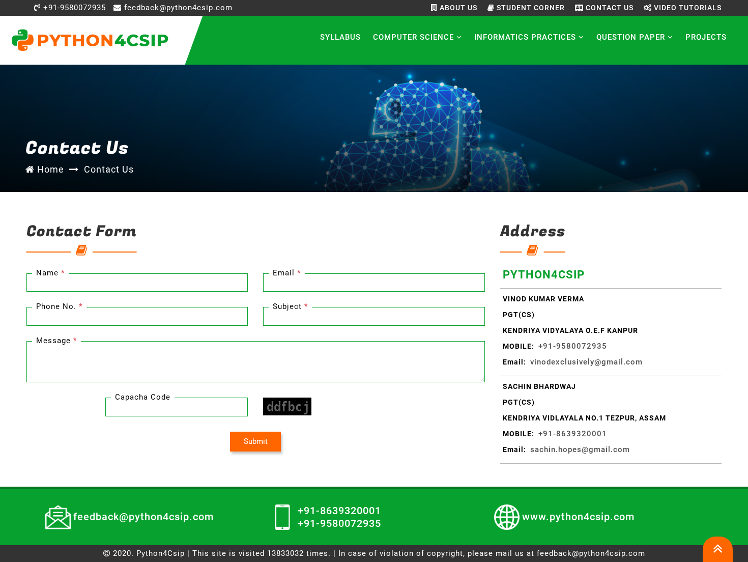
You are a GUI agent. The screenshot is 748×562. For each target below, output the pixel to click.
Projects (706, 37)
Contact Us (609, 8)
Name (50, 272)
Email (287, 272)
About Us (457, 8)
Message (56, 340)
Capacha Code (142, 397)
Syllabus (340, 37)
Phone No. (59, 306)
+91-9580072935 (73, 7)
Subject (290, 306)
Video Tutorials (687, 8)
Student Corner (530, 8)
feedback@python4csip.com (177, 7)
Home (49, 169)
